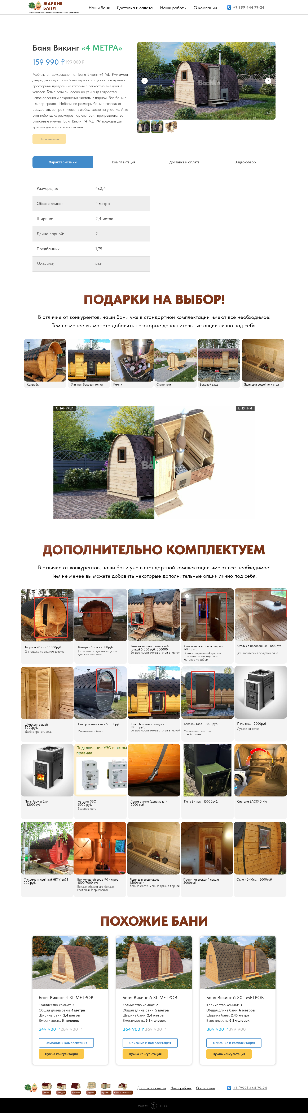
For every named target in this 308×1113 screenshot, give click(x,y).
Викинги (76, 1092)
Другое (91, 1092)
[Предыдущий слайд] (144, 81)
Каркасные (106, 1092)
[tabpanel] (154, 229)
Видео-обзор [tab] (245, 162)
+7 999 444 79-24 (248, 7)
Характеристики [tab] (63, 162)
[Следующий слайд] (268, 81)
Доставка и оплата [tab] (184, 162)
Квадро (61, 1092)
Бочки (46, 1092)
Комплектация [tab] (124, 162)
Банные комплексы (123, 1092)
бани (49, 8)
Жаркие (52, 3)
